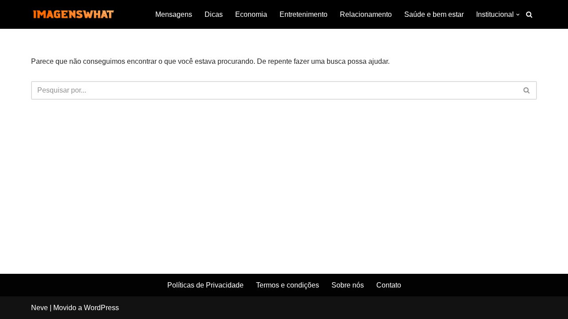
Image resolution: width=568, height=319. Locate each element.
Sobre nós (347, 285)
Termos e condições (287, 285)
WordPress (101, 307)
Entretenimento (303, 14)
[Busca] (529, 14)
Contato (388, 285)
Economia (251, 14)
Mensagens (173, 14)
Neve (39, 307)
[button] (518, 14)
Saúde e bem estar (434, 14)
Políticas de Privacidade (205, 285)
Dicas (214, 14)
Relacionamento (366, 14)
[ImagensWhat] (73, 14)
